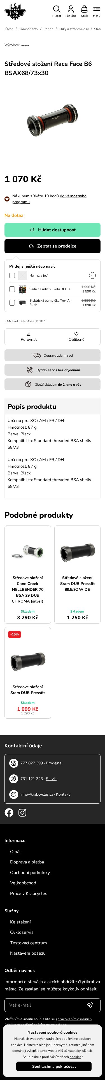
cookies (75, 1057)
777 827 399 (31, 763)
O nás (16, 852)
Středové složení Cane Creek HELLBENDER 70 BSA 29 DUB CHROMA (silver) (27, 589)
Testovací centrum (28, 943)
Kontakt (63, 794)
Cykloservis (22, 932)
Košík (84, 16)
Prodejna (53, 763)
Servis (51, 778)
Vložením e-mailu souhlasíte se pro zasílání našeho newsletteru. (48, 1022)
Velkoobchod (23, 883)
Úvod (9, 29)
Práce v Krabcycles (28, 894)
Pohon (48, 29)
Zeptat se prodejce (56, 246)
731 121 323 (31, 778)
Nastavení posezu (28, 953)
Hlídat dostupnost (57, 230)
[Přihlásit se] (90, 1005)
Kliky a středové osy (74, 29)
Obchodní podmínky (30, 873)
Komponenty (28, 29)
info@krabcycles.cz (36, 794)
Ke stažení (20, 922)
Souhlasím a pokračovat (54, 1066)
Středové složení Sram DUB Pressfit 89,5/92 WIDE (77, 583)
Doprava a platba (27, 862)
